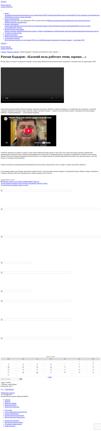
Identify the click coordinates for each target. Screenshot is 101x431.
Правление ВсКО (11, 405)
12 (37, 367)
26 (37, 372)
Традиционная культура (91, 31)
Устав (6, 15)
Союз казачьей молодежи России (16, 412)
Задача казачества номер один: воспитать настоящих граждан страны (24, 183)
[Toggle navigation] (1, 10)
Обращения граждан (8, 393)
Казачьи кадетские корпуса (24, 26)
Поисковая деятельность (65, 31)
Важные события (8, 181)
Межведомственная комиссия (58, 20)
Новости (36, 181)
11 (23, 367)
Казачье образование (12, 414)
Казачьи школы (10, 26)
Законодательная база (12, 407)
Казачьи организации (12, 420)
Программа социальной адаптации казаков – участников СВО (64, 40)
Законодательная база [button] (12, 19)
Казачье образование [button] (12, 24)
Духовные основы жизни (13, 33)
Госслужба (8, 410)
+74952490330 (9, 389)
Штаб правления (14, 15)
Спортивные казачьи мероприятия (63, 26)
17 (8, 369)
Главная (7, 400)
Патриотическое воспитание (14, 415)
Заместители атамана (32, 15)
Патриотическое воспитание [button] (14, 29)
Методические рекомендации (17, 22)
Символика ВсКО (53, 15)
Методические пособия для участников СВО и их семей (24, 40)
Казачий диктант (16, 27)
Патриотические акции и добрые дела (33, 31)
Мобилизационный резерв (14, 36)
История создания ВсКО (67, 15)
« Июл (50, 377)
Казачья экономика (11, 35)
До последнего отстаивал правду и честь (14, 185)
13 (51, 367)
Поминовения (78, 31)
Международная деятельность (15, 417)
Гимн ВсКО (43, 15)
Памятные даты (51, 31)
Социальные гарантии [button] (12, 38)
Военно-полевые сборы (13, 31)
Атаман (22, 15)
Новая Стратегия (10, 20)
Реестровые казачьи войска (14, 422)
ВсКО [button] (7, 13)
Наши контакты (10, 426)
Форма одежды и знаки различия (20, 17)
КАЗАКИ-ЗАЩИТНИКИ (24, 181)
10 (8, 367)
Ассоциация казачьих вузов (42, 26)
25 (23, 372)
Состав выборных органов (85, 15)
